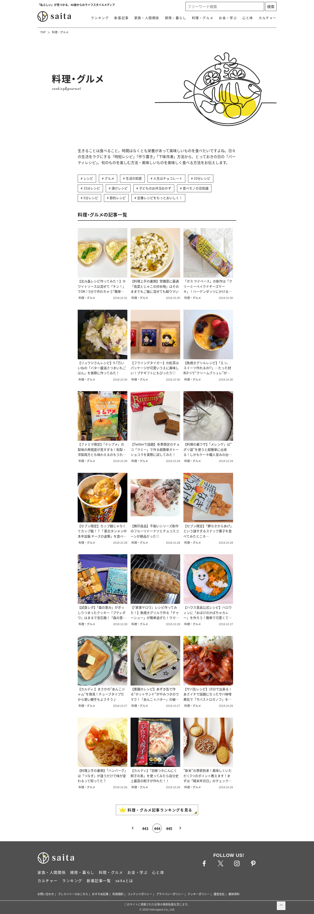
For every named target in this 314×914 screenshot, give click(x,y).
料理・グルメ (203, 17)
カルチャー (268, 17)
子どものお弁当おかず (155, 188)
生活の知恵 (134, 178)
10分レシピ (202, 178)
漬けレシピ (119, 188)
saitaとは (124, 880)
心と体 (247, 17)
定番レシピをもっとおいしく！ (159, 197)
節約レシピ (118, 197)
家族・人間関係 (146, 17)
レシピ (88, 178)
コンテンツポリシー (139, 894)
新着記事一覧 (99, 880)
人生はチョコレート (167, 178)
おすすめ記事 (100, 894)
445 (169, 828)
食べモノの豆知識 (195, 188)
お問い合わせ (45, 894)
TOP (43, 32)
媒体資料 (234, 894)
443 (145, 828)
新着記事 (121, 17)
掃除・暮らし (175, 17)
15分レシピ (91, 188)
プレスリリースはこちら (73, 894)
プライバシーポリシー (170, 894)
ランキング (100, 17)
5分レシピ (90, 197)
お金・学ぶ (228, 17)
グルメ (109, 178)
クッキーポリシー (199, 894)
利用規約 (117, 894)
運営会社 (219, 894)
